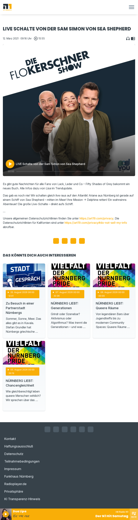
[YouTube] (65, 429)
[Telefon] (90, 429)
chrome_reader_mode (133, 38)
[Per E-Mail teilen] (82, 241)
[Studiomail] (82, 429)
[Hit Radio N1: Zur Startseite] (64, 7)
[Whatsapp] (73, 429)
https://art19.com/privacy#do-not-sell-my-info (96, 222)
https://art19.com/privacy (96, 218)
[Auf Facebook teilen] (56, 241)
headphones (128, 38)
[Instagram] (56, 429)
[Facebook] (47, 429)
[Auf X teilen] (65, 241)
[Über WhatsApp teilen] (73, 241)
